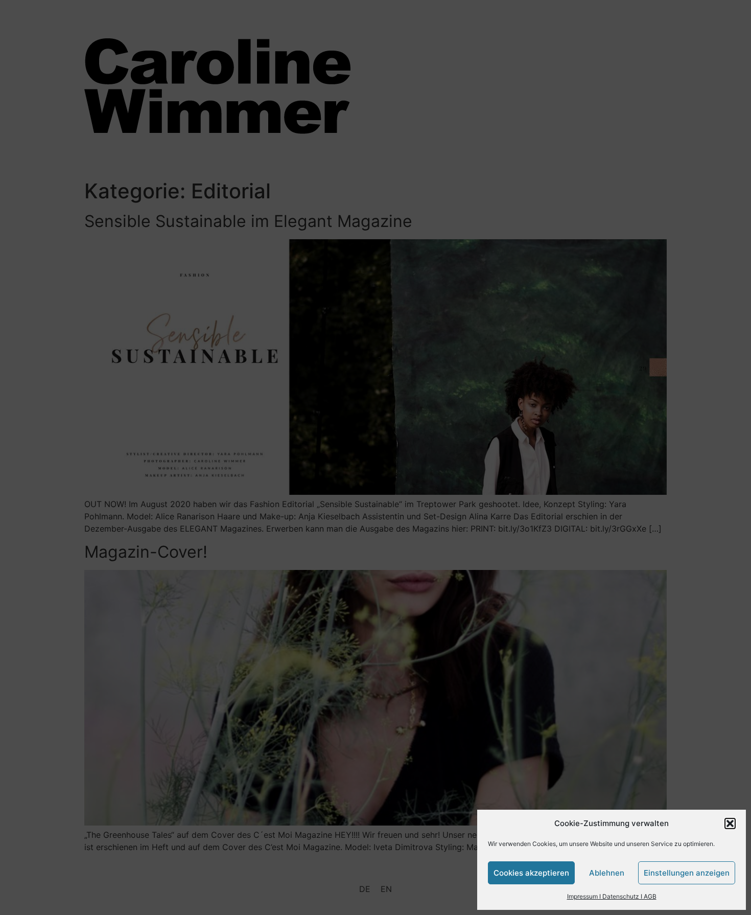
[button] (730, 823)
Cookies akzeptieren (531, 873)
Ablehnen (606, 873)
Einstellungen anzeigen (687, 873)
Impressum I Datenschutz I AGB (611, 896)
